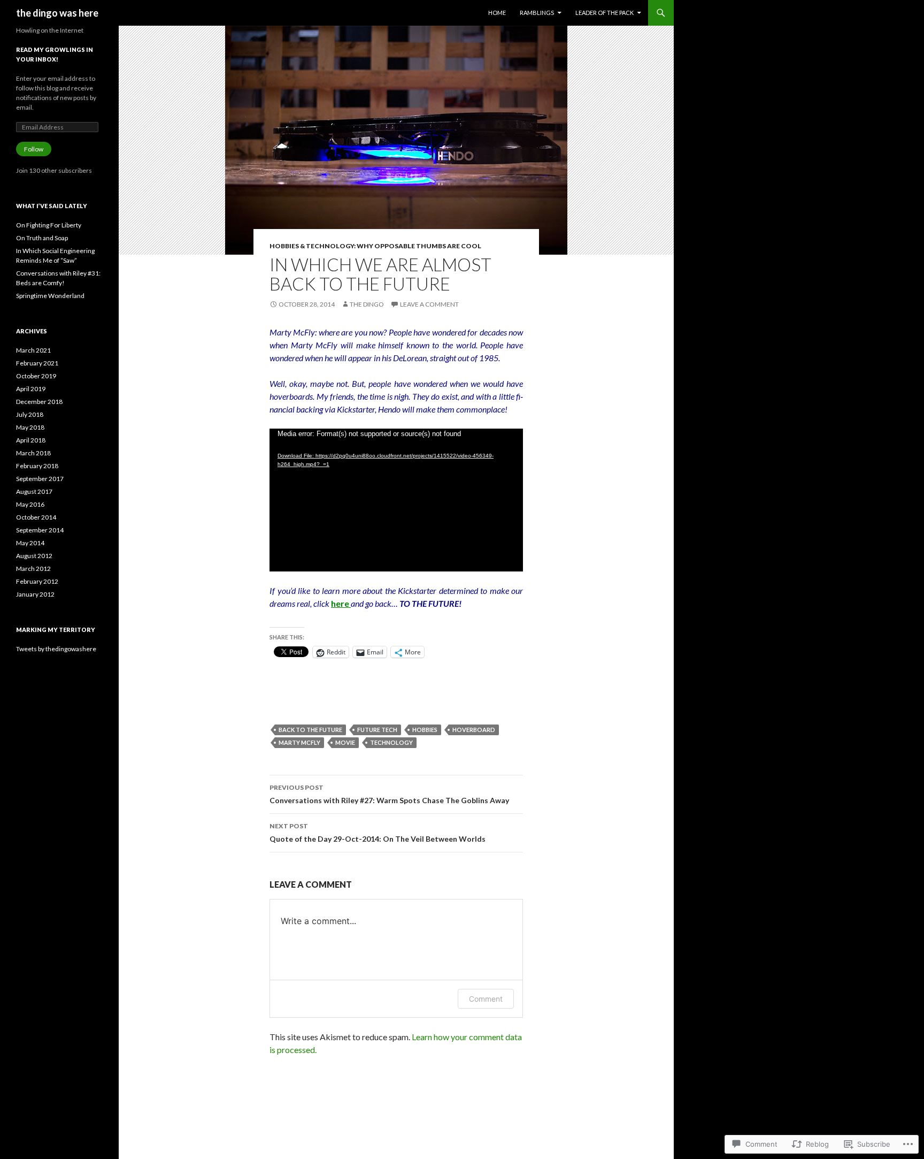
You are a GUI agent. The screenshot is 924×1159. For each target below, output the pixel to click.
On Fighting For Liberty (48, 225)
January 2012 (35, 594)
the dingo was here (57, 13)
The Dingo (367, 304)
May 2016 (30, 504)
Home (497, 12)
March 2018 (33, 453)
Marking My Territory (55, 629)
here (341, 603)
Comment (486, 998)
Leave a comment (429, 304)
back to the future (310, 729)
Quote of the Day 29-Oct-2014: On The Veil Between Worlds (378, 832)
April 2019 (30, 389)
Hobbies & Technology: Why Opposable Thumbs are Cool (375, 246)
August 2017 (34, 491)
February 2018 (37, 466)
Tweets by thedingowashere (56, 649)
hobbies (424, 729)
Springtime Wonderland (50, 296)
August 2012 (34, 556)
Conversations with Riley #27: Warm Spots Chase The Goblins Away (389, 794)
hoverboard (473, 729)
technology (391, 742)
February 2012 (37, 581)
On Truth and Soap (42, 238)
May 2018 (30, 427)
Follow (33, 149)
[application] (396, 500)
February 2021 (37, 363)
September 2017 (40, 479)
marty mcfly (299, 742)
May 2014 (30, 543)
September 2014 (40, 530)
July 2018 (29, 414)
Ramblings (537, 12)
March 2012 (33, 569)
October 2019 (36, 376)
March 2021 (33, 350)
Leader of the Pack (604, 12)
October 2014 (36, 517)
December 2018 (39, 402)
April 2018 (30, 440)
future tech (377, 729)
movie (345, 742)
